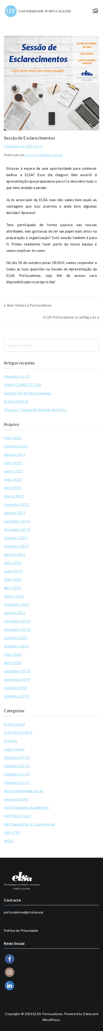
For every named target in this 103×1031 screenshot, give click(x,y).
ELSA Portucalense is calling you (69, 317)
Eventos (31, 155)
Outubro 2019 (15, 688)
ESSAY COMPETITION (22, 385)
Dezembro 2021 (17, 521)
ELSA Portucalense (48, 1014)
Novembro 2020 (17, 629)
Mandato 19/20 (17, 757)
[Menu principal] (95, 11)
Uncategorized (16, 799)
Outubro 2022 (15, 446)
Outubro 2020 (15, 638)
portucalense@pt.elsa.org (23, 912)
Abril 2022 (12, 488)
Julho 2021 (13, 563)
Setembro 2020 (16, 646)
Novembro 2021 (17, 529)
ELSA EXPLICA (16, 401)
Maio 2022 (13, 479)
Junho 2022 (13, 471)
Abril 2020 (12, 663)
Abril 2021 (12, 588)
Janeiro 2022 (14, 513)
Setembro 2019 (16, 696)
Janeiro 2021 (14, 613)
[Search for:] (51, 345)
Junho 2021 (13, 571)
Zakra (87, 1014)
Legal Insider (14, 749)
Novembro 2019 (17, 679)
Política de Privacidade (21, 930)
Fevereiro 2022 (16, 504)
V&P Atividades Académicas (26, 807)
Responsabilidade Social (23, 791)
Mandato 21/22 (17, 376)
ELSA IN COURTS (18, 732)
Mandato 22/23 (17, 782)
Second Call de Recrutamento (27, 393)
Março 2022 (14, 496)
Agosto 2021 (15, 554)
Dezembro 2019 (17, 671)
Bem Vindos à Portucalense (29, 305)
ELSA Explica (14, 724)
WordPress (51, 1020)
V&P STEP (12, 832)
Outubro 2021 (15, 538)
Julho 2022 (13, 463)
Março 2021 (14, 596)
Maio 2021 (13, 579)
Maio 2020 (13, 654)
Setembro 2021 (16, 546)
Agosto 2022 (15, 454)
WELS (9, 841)
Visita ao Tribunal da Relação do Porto (35, 410)
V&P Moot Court (17, 816)
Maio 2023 (13, 438)
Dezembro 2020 (17, 621)
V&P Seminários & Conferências (29, 824)
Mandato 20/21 (51, 155)
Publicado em (23, 146)
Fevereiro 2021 (16, 604)
